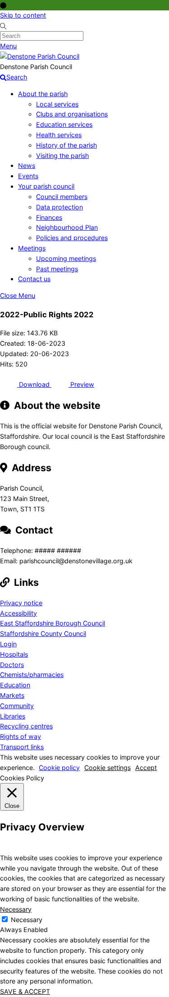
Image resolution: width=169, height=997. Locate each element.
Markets (12, 695)
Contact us (34, 279)
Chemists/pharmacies (32, 674)
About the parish (43, 93)
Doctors (12, 664)
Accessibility (18, 613)
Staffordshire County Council (43, 633)
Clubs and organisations (72, 114)
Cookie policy (59, 767)
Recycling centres (26, 726)
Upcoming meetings (66, 258)
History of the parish (66, 145)
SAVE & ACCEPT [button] (25, 991)
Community (17, 705)
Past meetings (57, 269)
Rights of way (20, 736)
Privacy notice (21, 603)
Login (8, 644)
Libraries (12, 716)
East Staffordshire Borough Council (52, 623)
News (26, 165)
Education (15, 685)
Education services (64, 124)
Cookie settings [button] (107, 767)
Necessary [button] (16, 909)
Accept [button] (146, 767)
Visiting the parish (62, 155)
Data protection (59, 207)
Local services (57, 104)
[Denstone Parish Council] (39, 56)
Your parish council (46, 186)
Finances (49, 217)
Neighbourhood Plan (67, 227)
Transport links (22, 747)
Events (28, 176)
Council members (61, 196)
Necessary (26, 919)
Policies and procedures (72, 237)
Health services (59, 135)
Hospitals (14, 654)
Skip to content (23, 15)
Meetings (32, 248)
